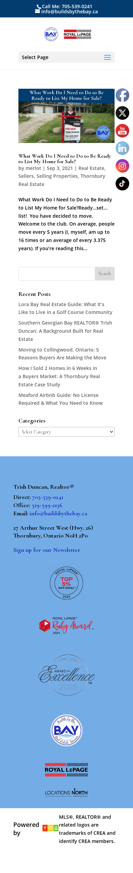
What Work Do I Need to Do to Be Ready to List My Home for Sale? (64, 159)
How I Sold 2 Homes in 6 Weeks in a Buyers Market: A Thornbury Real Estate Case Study (59, 376)
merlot (33, 168)
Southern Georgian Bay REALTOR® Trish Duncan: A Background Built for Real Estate (65, 330)
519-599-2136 (47, 505)
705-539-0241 (47, 497)
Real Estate (91, 168)
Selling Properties (57, 176)
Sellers (26, 176)
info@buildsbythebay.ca (58, 513)
